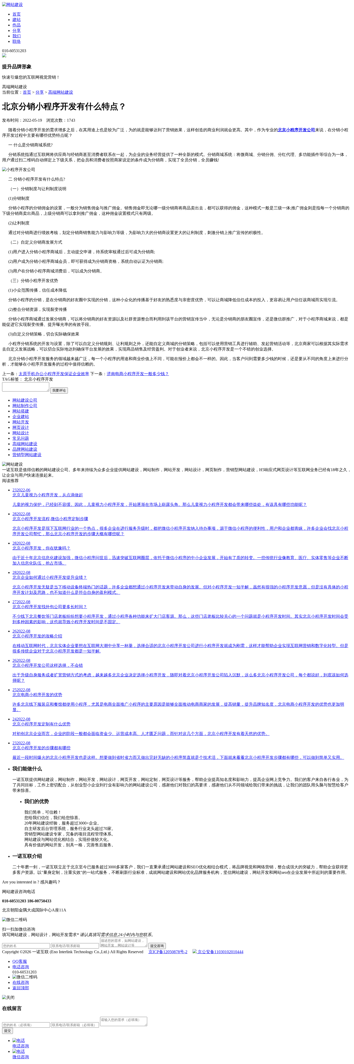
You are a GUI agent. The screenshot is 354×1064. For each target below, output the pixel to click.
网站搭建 (20, 411)
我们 (16, 36)
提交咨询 (157, 946)
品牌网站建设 (24, 449)
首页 (16, 14)
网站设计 (20, 433)
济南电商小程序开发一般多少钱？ (138, 374)
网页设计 (20, 427)
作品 (16, 25)
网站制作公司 (24, 405)
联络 (16, 41)
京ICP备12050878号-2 (167, 952)
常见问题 (20, 438)
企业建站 (20, 416)
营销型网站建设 (26, 454)
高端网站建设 (60, 92)
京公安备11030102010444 (220, 952)
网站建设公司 (24, 400)
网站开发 (20, 422)
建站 (16, 19)
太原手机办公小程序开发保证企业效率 (54, 374)
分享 (16, 30)
